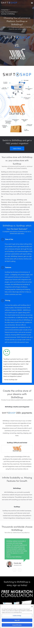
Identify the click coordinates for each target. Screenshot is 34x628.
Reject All (17, 620)
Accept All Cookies (17, 625)
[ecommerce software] (9, 3)
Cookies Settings (17, 615)
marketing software (17, 374)
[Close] (32, 606)
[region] (17, 616)
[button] (15, 570)
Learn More (17, 148)
